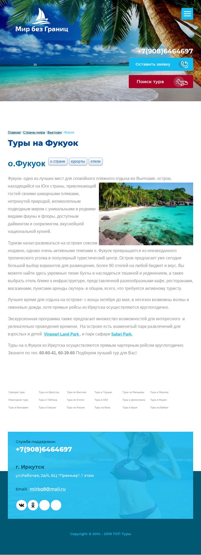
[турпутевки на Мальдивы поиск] (134, 392)
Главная (14, 132)
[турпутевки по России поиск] (78, 407)
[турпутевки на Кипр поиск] (106, 407)
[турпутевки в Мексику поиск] (162, 392)
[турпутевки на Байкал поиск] (162, 407)
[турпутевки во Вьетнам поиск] (78, 392)
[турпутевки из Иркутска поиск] (50, 392)
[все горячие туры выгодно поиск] (20, 392)
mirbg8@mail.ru (48, 489)
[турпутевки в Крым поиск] (134, 407)
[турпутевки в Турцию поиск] (106, 392)
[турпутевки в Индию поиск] (162, 400)
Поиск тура (150, 81)
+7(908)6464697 (165, 51)
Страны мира (34, 132)
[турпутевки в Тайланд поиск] (50, 400)
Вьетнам (54, 132)
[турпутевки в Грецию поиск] (50, 407)
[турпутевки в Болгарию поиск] (20, 407)
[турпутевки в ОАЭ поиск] (106, 400)
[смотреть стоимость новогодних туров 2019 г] (20, 400)
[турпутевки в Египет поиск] (78, 400)
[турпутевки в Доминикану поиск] (134, 400)
